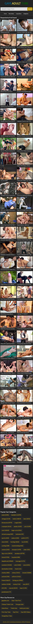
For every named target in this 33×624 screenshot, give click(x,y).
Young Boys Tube (7, 616)
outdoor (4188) (6, 584)
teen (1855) (26, 519)
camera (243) (5, 549)
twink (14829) (17, 519)
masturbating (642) (17, 545)
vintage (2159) (6, 519)
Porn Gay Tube (6, 612)
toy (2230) (25, 542)
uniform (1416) (16, 576)
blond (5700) (5, 557)
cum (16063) (5, 530)
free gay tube (19, 604)
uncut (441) (26, 565)
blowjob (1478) (16, 549)
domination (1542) (7, 569)
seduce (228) (15, 538)
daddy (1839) (18, 526)
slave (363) (5, 542)
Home (5, 13)
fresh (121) (18, 569)
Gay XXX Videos (25, 612)
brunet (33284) (26, 572)
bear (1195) (23, 588)
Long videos (18, 13)
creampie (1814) (6, 526)
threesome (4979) (7, 522)
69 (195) (4, 588)
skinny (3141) (16, 572)
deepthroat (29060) (7, 561)
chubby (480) (5, 572)
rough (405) (18, 522)
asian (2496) (5, 515)
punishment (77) (6, 592)
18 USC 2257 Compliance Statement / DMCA (14, 622)
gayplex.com (5, 600)
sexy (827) (26, 584)
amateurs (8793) (19, 553)
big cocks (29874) (7, 553)
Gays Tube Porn (16, 600)
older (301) (27, 549)
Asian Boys (5, 608)
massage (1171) (20, 561)
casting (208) (5, 545)
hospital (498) (16, 557)
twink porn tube (24, 608)
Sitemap (28, 622)
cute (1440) (17, 565)
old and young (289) (7, 534)
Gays (16, 3)
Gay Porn (15, 612)
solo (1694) (27, 526)
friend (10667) (6, 580)
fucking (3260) (15, 542)
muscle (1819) (13, 588)
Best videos (11, 13)
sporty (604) (5, 538)
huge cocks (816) (16, 530)
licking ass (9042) (18, 580)
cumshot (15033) (7, 565)
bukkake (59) (19, 534)
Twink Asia (14, 608)
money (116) (16, 584)
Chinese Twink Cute (7, 604)
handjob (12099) (16, 515)
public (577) (24, 538)
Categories (25, 13)
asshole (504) (5, 576)
